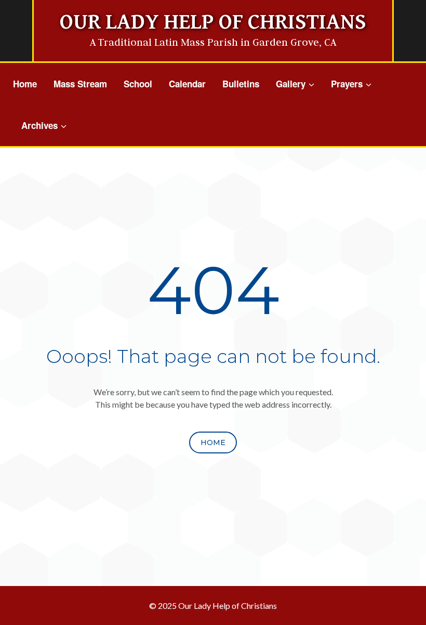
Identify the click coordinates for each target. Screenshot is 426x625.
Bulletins (240, 83)
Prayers (347, 83)
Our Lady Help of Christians (213, 22)
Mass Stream (80, 83)
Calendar (187, 83)
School (138, 83)
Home (25, 83)
